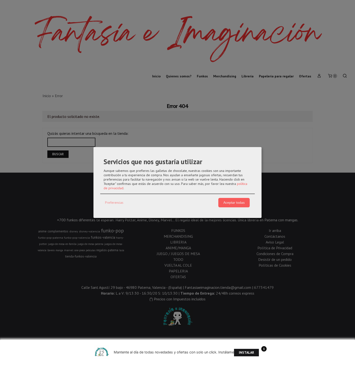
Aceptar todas (234, 202)
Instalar (246, 352)
